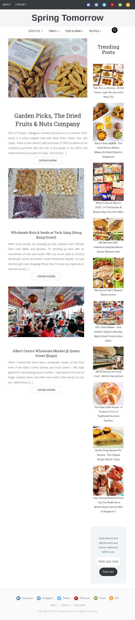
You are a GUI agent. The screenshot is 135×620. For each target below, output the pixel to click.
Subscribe (108, 571)
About (6, 4)
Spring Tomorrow (67, 17)
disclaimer (79, 605)
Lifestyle (34, 31)
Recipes (94, 31)
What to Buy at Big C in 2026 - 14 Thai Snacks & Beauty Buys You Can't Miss (108, 207)
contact (65, 605)
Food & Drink (73, 31)
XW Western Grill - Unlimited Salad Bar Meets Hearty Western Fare (108, 247)
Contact (21, 4)
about (53, 605)
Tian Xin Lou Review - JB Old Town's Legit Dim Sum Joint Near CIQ (108, 93)
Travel (53, 31)
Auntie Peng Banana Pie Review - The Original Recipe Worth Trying (108, 455)
